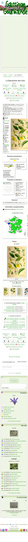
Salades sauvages (23, 86)
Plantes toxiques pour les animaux (15, 98)
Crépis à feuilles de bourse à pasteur (14, 486)
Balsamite (5, 414)
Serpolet (18, 445)
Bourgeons (23, 93)
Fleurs (4, 93)
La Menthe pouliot (10, 306)
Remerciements (5, 524)
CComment (18, 373)
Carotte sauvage (14, 512)
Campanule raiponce (8, 411)
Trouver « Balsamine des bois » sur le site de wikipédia (15, 320)
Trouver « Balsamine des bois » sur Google (15, 318)
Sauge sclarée (7, 409)
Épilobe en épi (13, 454)
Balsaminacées (6, 120)
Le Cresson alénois (10, 307)
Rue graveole (14, 483)
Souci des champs (16, 476)
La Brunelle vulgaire (10, 311)
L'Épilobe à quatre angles (9, 310)
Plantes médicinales (10, 95)
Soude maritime (7, 416)
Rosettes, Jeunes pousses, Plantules (20, 89)
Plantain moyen (19, 452)
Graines (13, 93)
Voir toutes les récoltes (14, 493)
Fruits (8, 93)
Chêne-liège (14, 474)
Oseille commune (15, 448)
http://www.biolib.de (16, 283)
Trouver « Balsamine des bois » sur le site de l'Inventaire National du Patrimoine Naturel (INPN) (14, 325)
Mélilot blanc (18, 446)
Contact (13, 524)
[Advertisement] (7, 41)
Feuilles (18, 93)
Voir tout (14, 515)
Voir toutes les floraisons (14, 421)
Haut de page (14, 356)
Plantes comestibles (14, 86)
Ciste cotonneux (15, 490)
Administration (24, 524)
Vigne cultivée (15, 488)
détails (6, 129)
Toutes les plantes (6, 86)
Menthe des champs (8, 407)
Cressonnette (13, 450)
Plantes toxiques (20, 95)
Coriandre (13, 479)
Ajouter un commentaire (22, 361)
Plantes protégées (15, 100)
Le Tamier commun (10, 309)
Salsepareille (14, 443)
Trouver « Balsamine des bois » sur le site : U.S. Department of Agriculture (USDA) (15, 327)
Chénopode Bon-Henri (20, 481)
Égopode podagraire (16, 472)
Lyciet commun (14, 478)
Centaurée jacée (15, 439)
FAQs (18, 524)
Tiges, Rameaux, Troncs (8, 89)
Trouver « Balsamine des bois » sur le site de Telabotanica (15, 323)
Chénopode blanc (15, 456)
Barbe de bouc (7, 412)
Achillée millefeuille (21, 441)
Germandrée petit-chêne (9, 418)
